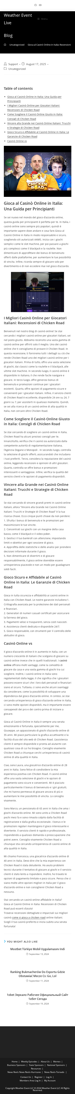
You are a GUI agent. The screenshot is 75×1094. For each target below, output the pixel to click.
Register (39, 1077)
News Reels (13, 1072)
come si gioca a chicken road (29, 917)
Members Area (27, 1080)
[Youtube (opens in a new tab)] (40, 5)
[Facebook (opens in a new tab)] (35, 5)
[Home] (5, 44)
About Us (45, 1061)
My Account (49, 1080)
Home (15, 1061)
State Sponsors (36, 1065)
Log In (49, 1077)
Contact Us (25, 1077)
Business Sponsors (16, 1065)
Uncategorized (17, 69)
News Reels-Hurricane (30, 1072)
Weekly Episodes (29, 1061)
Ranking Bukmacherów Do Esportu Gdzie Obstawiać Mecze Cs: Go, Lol (37, 974)
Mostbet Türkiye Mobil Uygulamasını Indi (37, 949)
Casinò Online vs (17, 141)
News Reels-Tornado (54, 1072)
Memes (57, 1061)
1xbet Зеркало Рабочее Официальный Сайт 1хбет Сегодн (37, 997)
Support (13, 64)
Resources (36, 1068)
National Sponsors (56, 1065)
